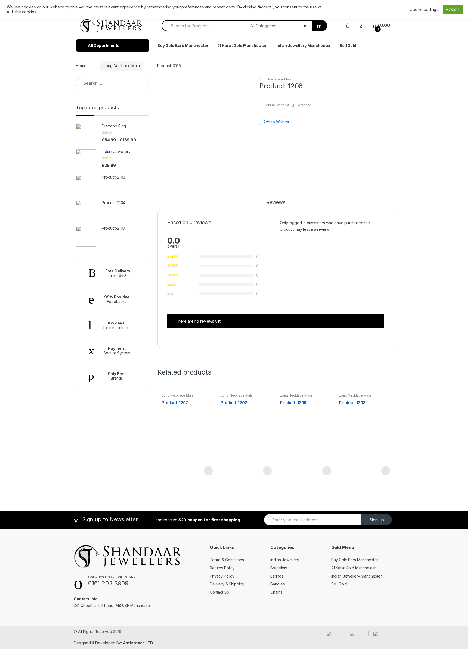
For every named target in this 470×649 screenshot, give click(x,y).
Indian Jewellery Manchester (303, 45)
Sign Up (377, 519)
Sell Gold (347, 45)
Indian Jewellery (284, 559)
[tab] (275, 205)
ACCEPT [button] (453, 9)
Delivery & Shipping (227, 584)
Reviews (275, 202)
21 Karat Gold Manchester (242, 45)
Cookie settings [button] (424, 9)
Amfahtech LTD (138, 643)
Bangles (277, 584)
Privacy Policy (222, 576)
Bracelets (278, 568)
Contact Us (219, 592)
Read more (208, 470)
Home (81, 65)
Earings (276, 576)
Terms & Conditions (227, 559)
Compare (303, 105)
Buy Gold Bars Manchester (183, 45)
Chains (276, 592)
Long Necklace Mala (122, 65)
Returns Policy (222, 568)
